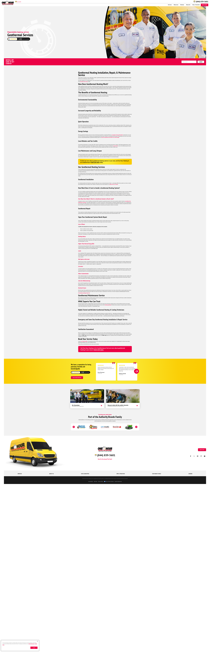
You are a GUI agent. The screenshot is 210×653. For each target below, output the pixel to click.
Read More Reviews (77, 377)
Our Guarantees (85, 473)
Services (170, 4)
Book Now (204, 5)
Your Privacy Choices (110, 481)
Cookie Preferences (32, 643)
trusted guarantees (108, 304)
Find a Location (19, 1)
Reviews (182, 4)
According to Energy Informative (117, 134)
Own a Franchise (196, 4)
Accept (34, 647)
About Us (188, 4)
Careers (190, 473)
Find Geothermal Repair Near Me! (84, 293)
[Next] (136, 371)
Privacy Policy (100, 481)
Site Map (95, 481)
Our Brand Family (156, 473)
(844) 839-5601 (202, 1)
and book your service (84, 81)
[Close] (37, 641)
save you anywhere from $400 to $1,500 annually (110, 137)
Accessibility (90, 481)
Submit (200, 62)
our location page (84, 341)
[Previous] (74, 427)
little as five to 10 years (114, 184)
